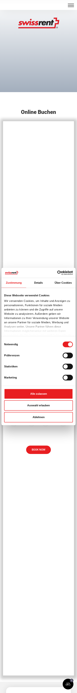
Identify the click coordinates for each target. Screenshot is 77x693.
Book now (38, 449)
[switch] (68, 355)
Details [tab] (38, 282)
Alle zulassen (38, 393)
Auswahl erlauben (38, 405)
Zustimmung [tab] (14, 282)
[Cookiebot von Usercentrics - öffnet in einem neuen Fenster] (57, 272)
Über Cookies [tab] (63, 282)
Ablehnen (39, 417)
